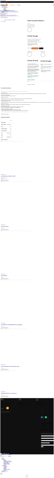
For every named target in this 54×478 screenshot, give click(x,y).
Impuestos (5, 468)
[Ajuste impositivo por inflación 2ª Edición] (12, 141)
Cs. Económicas (33, 84)
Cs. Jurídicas (19, 409)
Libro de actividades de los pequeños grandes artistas (10, 366)
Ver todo (5, 464)
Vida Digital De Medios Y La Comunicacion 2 (9, 393)
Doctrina (5, 8)
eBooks (19, 412)
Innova (5, 9)
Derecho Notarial (6, 462)
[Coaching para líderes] (16, 181)
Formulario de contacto (47, 408)
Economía (5, 467)
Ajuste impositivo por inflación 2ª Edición (8, 176)
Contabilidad (5, 466)
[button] (3, 174)
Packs (18, 411)
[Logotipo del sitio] (4, 6)
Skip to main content (3, 0)
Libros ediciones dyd (20, 410)
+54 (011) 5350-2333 (45, 412)
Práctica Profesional (6, 10)
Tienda (18, 408)
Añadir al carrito (35, 48)
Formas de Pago (33, 409)
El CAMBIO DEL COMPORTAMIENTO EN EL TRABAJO (11, 324)
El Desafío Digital (4, 275)
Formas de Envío (33, 408)
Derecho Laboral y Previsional (8, 461)
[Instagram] (44, 417)
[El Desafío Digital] (15, 230)
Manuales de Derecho (7, 463)
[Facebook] (42, 417)
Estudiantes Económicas (7, 469)
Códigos (5, 460)
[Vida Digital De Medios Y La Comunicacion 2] (8, 370)
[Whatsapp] (46, 417)
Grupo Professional (33, 410)
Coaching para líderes (5, 226)
